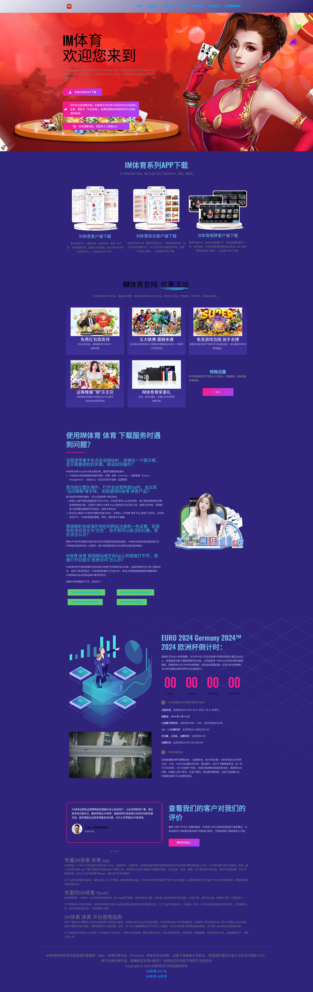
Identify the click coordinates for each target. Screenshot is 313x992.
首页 (139, 6)
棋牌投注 (214, 6)
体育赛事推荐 (233, 6)
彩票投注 (198, 6)
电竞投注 (169, 6)
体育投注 (153, 6)
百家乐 (183, 6)
